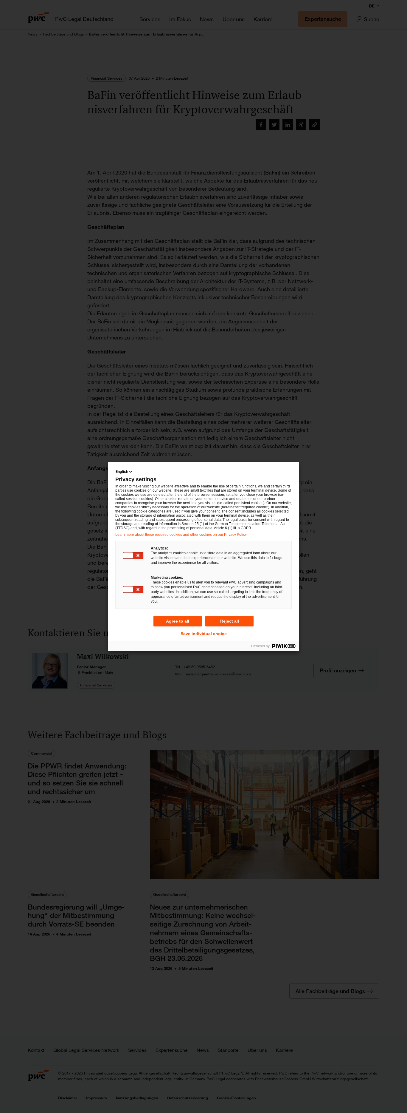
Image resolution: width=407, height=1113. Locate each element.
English (122, 471)
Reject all (229, 621)
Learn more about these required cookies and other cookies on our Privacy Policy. (181, 534)
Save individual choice (204, 633)
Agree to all (177, 621)
